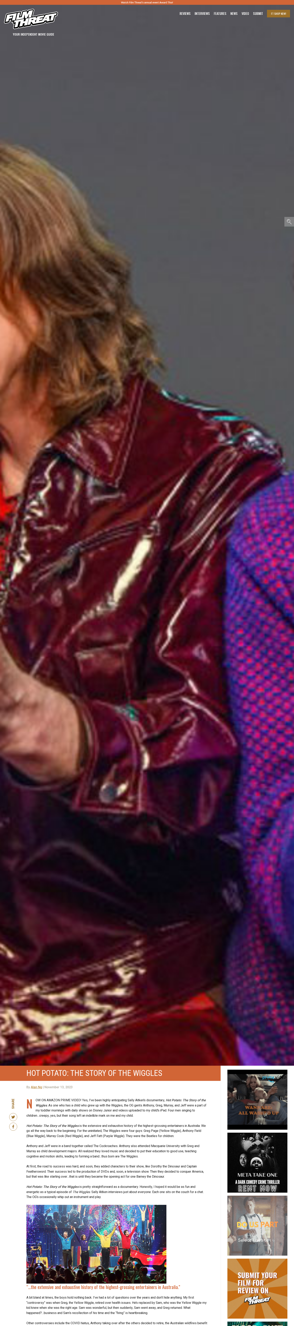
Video (245, 13)
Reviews (185, 13)
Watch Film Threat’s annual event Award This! (147, 2)
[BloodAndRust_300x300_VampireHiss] (257, 1323)
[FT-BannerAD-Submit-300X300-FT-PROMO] (257, 1260)
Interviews (202, 13)
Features (220, 13)
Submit (258, 13)
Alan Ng (36, 1087)
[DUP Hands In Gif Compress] (257, 1197)
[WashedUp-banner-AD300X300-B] (257, 1071)
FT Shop (278, 13)
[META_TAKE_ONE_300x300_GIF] (257, 1134)
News (234, 13)
